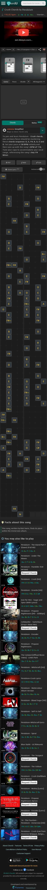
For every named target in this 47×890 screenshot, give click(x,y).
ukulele (22, 82)
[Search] (43, 3)
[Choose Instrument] (28, 81)
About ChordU (8, 846)
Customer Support (23, 853)
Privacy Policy (39, 846)
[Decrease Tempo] (3, 49)
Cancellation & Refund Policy (16, 849)
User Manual (36, 849)
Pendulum (27, 9)
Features (18, 846)
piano (14, 82)
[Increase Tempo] (13, 49)
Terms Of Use (28, 846)
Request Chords (29, 573)
